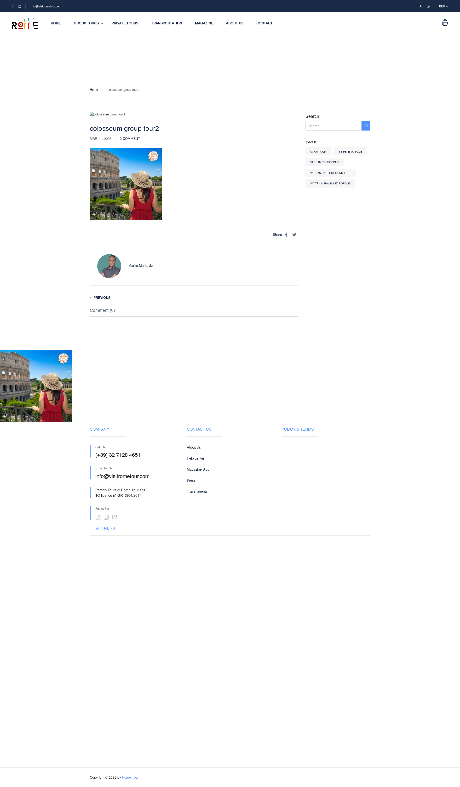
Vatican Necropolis (324, 162)
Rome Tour (130, 777)
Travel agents (197, 491)
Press (191, 480)
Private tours (125, 23)
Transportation (166, 23)
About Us (234, 23)
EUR (442, 6)
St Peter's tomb (350, 151)
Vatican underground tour (330, 173)
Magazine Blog (198, 469)
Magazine (204, 23)
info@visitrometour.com (46, 6)
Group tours (86, 23)
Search (312, 116)
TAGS (310, 142)
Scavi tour (318, 151)
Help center (195, 458)
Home (56, 23)
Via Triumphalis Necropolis (330, 183)
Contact (264, 23)
